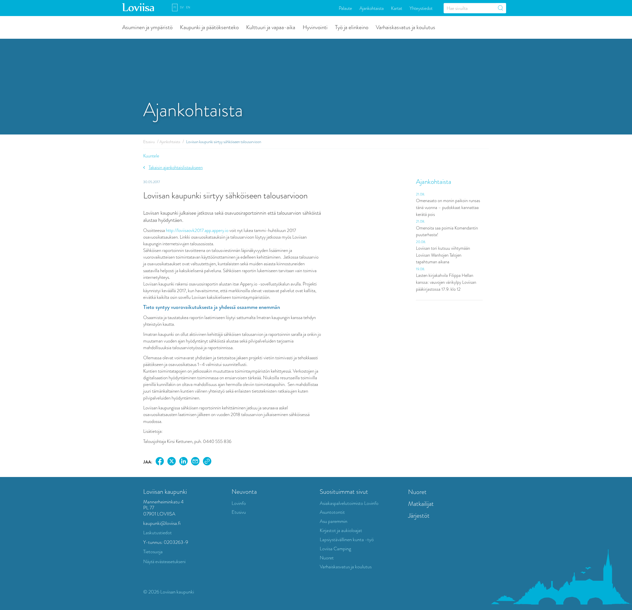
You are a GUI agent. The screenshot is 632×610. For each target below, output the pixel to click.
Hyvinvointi (315, 27)
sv (182, 7)
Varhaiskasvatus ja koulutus (405, 27)
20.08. (421, 242)
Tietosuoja (153, 551)
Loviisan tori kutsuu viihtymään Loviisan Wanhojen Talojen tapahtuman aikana (443, 255)
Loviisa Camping (335, 548)
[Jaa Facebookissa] (160, 462)
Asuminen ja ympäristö (147, 27)
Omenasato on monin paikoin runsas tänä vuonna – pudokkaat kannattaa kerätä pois (448, 207)
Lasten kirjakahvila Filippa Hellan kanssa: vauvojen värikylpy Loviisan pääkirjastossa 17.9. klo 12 (446, 282)
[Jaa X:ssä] (172, 462)
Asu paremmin (333, 521)
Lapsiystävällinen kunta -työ (347, 539)
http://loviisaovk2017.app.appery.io (197, 230)
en (188, 7)
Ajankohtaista (371, 8)
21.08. (420, 194)
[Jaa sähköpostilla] (195, 462)
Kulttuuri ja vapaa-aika (270, 27)
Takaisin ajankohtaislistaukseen (176, 167)
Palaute (345, 8)
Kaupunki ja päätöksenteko (209, 27)
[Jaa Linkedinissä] (183, 462)
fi (175, 7)
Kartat (396, 8)
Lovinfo (239, 503)
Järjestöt (419, 515)
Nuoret (327, 557)
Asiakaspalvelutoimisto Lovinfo (349, 503)
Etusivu (149, 142)
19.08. (420, 269)
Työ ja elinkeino (351, 27)
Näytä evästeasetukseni (164, 561)
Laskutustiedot (157, 532)
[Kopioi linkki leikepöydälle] (207, 462)
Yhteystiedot (421, 8)
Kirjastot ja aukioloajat (341, 530)
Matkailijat (421, 503)
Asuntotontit (332, 512)
